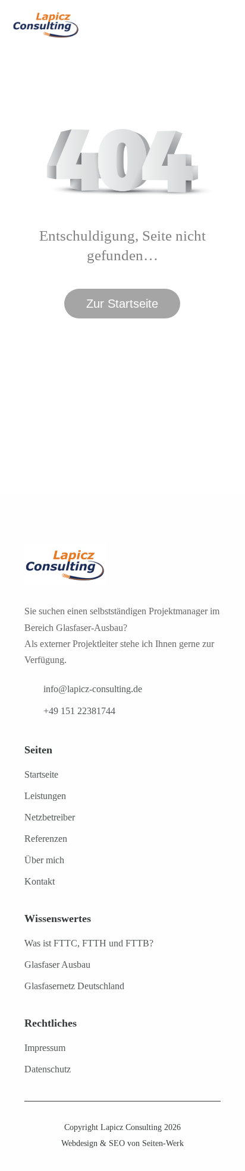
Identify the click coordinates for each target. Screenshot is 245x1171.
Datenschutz (47, 1069)
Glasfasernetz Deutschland (74, 986)
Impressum (44, 1048)
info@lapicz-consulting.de (92, 689)
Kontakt (39, 881)
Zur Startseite (122, 303)
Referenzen (45, 839)
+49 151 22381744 (79, 711)
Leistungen (45, 796)
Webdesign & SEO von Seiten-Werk (122, 1143)
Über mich (44, 860)
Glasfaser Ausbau (57, 964)
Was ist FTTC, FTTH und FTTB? (88, 943)
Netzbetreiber (49, 817)
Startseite (41, 774)
